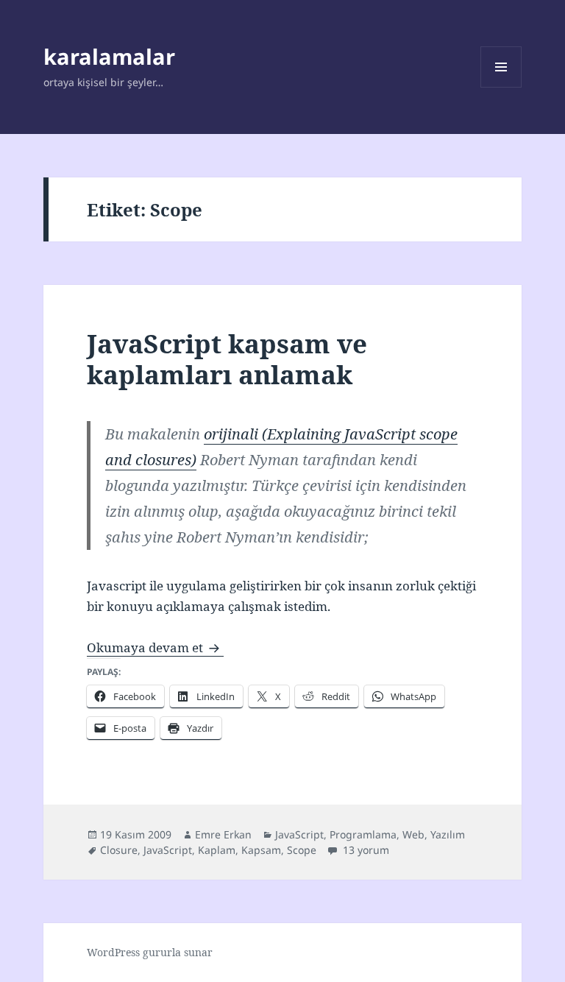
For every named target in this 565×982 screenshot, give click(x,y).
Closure (119, 850)
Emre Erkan (223, 834)
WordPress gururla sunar (150, 952)
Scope (301, 850)
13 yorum (364, 850)
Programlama (363, 834)
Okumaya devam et (155, 647)
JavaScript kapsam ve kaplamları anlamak (227, 359)
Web (413, 834)
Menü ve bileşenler (501, 87)
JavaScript (299, 834)
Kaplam (216, 850)
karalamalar (109, 56)
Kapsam (261, 850)
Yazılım (447, 834)
